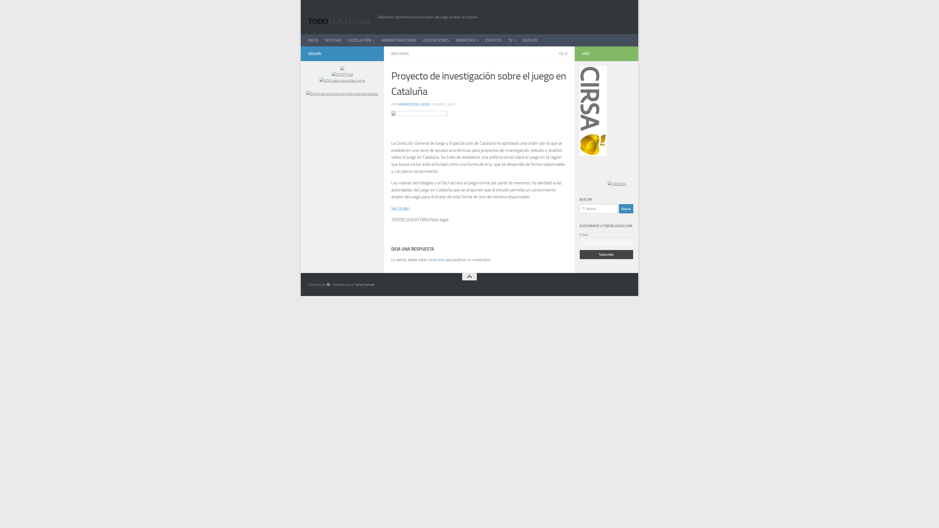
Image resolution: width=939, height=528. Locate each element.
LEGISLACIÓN (359, 40)
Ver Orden (400, 208)
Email (584, 235)
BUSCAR (530, 40)
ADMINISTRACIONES (398, 40)
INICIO (313, 40)
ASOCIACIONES (436, 40)
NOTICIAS (333, 40)
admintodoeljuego (414, 104)
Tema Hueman (365, 284)
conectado (436, 259)
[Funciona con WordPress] (328, 284)
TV (510, 40)
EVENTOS (493, 40)
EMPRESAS (465, 40)
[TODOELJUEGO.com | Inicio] (340, 17)
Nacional (400, 53)
